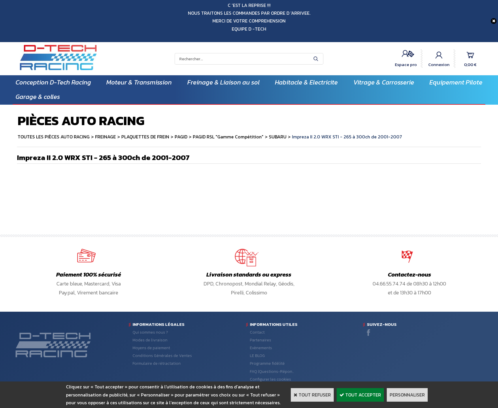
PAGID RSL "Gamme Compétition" (228, 136)
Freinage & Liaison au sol (223, 82)
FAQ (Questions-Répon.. (272, 371)
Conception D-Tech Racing (53, 82)
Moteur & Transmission (139, 82)
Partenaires (260, 340)
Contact (257, 332)
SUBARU (277, 136)
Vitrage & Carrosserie (383, 82)
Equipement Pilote (455, 82)
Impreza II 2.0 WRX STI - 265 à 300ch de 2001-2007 (347, 136)
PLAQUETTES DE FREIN (145, 136)
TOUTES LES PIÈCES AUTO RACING (54, 136)
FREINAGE (105, 136)
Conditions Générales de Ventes (162, 356)
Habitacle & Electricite (306, 82)
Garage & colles (38, 96)
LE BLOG (257, 356)
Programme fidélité (267, 363)
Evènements (261, 348)
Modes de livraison (150, 340)
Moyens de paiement (151, 348)
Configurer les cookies (270, 379)
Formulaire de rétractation (157, 363)
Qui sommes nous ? (150, 332)
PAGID (181, 136)
